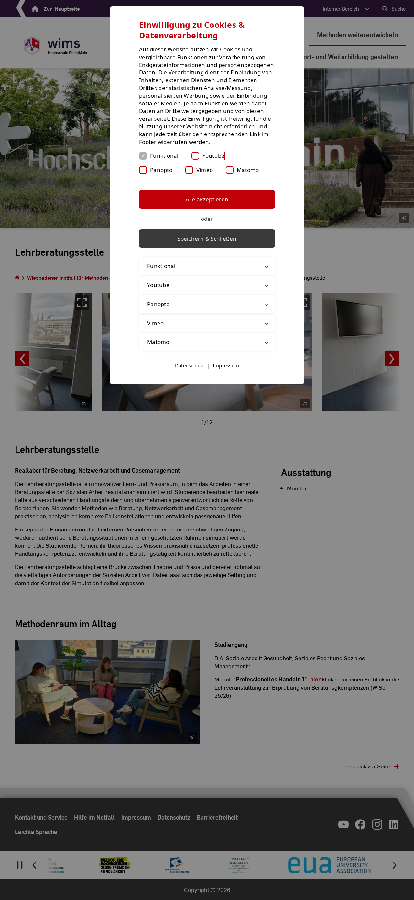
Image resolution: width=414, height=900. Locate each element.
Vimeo (204, 170)
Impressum (226, 365)
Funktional (164, 155)
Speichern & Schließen (206, 238)
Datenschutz (189, 365)
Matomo (248, 170)
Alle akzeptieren (207, 199)
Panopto (161, 170)
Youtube (213, 155)
